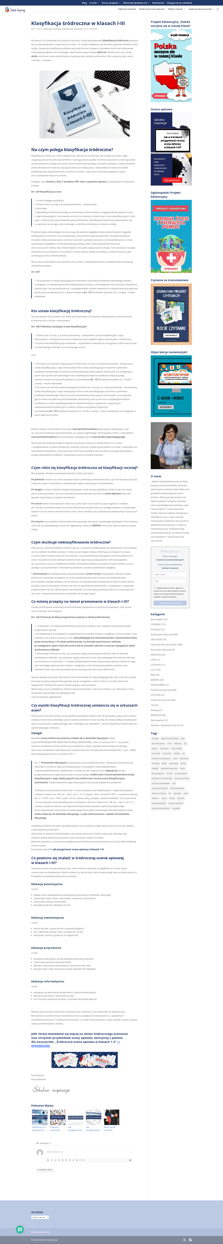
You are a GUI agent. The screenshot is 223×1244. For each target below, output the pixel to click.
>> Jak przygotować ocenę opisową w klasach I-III (77, 849)
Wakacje (155, 710)
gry (183, 753)
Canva (169, 743)
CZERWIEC (156, 624)
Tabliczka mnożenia (127, 9)
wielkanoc (155, 798)
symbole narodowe (159, 793)
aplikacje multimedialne (169, 738)
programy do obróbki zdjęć (162, 778)
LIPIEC (154, 659)
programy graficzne (182, 778)
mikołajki (155, 768)
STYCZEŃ (93, 29)
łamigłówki (176, 808)
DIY (185, 743)
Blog (84, 3)
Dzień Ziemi (167, 753)
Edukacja (155, 629)
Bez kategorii (157, 619)
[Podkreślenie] (55, 1160)
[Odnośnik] (77, 1160)
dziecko (154, 748)
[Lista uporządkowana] (62, 1160)
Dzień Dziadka (176, 748)
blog (182, 738)
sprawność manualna (159, 788)
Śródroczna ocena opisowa (151, 9)
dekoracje (178, 743)
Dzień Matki (156, 753)
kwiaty (164, 763)
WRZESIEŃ (156, 715)
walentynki (177, 793)
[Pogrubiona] (48, 1160)
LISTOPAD (156, 664)
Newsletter (158, 3)
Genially (177, 753)
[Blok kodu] (73, 1160)
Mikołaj (183, 763)
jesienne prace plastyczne (161, 758)
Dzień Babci (164, 748)
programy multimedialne (161, 783)
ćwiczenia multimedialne (161, 808)
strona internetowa (177, 788)
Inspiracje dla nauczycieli (200, 9)
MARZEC (155, 679)
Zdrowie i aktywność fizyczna (165, 725)
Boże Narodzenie (158, 743)
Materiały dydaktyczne (135, 3)
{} (80, 1160)
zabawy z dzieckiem (176, 803)
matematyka (173, 763)
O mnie (93, 3)
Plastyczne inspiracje (161, 689)
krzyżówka (155, 763)
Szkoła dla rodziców (161, 699)
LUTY (86, 29)
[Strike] (59, 1160)
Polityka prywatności (40, 1232)
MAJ (153, 674)
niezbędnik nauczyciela (169, 768)
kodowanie (184, 758)
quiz (174, 783)
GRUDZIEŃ (156, 639)
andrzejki (155, 738)
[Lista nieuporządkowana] (66, 1160)
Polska (182, 768)
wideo (186, 793)
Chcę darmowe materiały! (170, 603)
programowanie (181, 773)
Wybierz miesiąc (175, 9)
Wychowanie (157, 720)
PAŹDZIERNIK (157, 684)
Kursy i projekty (110, 3)
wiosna (164, 798)
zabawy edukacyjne (159, 803)
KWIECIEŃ (156, 654)
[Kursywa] (51, 1160)
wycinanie (180, 798)
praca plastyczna (158, 773)
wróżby (172, 798)
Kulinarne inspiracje (161, 649)
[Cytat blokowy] (69, 1160)
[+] (83, 1160)
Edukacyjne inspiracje (52, 29)
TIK (152, 705)
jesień (175, 758)
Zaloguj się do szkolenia (179, 3)
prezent (169, 773)
